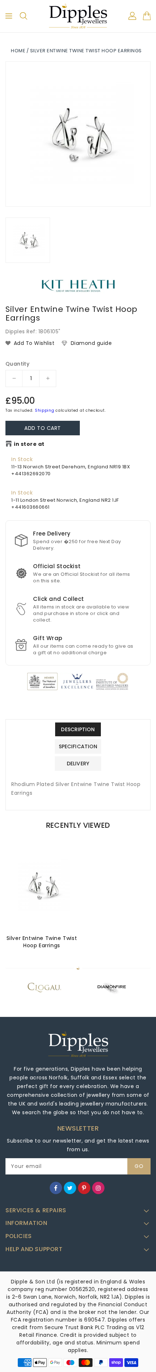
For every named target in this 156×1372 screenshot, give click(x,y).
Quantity (17, 363)
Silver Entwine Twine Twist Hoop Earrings (42, 942)
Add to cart (42, 428)
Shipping (44, 410)
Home (18, 50)
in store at (29, 444)
